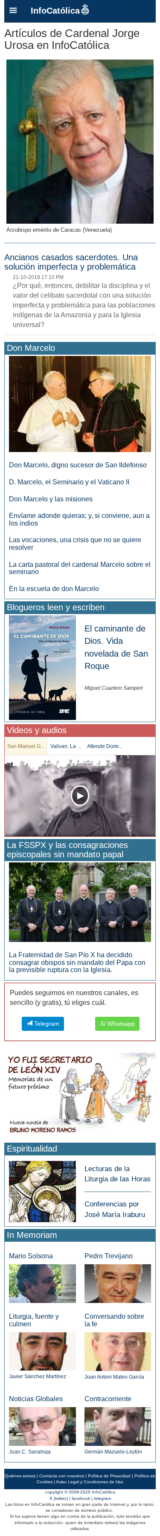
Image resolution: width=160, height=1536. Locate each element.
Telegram (45, 1023)
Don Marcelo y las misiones (51, 499)
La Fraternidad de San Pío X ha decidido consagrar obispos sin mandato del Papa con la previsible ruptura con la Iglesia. (77, 962)
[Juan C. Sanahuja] (42, 1426)
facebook (81, 1498)
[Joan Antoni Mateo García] (117, 1351)
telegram (102, 1498)
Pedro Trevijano (108, 1256)
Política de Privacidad (109, 1475)
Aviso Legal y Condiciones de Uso (89, 1481)
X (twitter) (58, 1498)
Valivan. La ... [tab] (65, 746)
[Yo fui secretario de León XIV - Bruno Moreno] (80, 1094)
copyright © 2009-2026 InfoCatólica (80, 1492)
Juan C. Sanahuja (30, 1452)
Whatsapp (120, 1023)
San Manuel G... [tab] (25, 746)
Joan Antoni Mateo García (114, 1377)
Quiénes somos (20, 1475)
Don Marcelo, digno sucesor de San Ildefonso (78, 465)
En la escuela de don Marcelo (54, 588)
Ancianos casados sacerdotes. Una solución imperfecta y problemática (71, 262)
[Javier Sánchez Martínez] (42, 1351)
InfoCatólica (55, 10)
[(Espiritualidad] (42, 1189)
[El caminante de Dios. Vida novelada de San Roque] (42, 667)
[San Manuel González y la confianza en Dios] (80, 795)
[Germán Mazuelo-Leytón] (117, 1426)
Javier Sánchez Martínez (37, 1377)
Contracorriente (107, 1398)
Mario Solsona (31, 1256)
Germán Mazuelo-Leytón (113, 1452)
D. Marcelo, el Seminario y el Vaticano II (69, 482)
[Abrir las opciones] (13, 11)
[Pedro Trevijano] (117, 1283)
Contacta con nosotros (61, 1475)
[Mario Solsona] (42, 1283)
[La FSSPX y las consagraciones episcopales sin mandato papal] (80, 902)
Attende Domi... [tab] (104, 746)
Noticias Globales (36, 1398)
